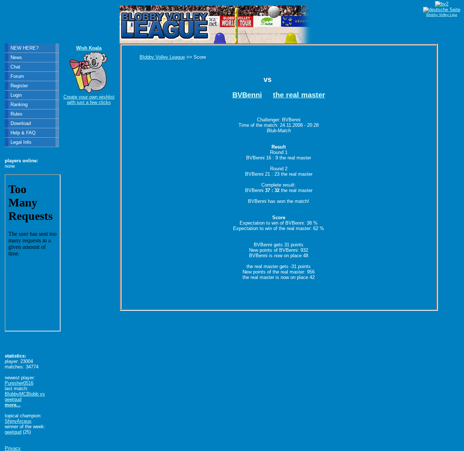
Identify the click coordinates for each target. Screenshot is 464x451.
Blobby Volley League (162, 57)
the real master (299, 95)
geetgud (13, 432)
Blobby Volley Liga (441, 15)
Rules (16, 114)
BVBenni (247, 95)
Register (19, 85)
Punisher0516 (19, 383)
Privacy (13, 448)
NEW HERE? (24, 48)
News (16, 57)
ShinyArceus (18, 421)
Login (16, 95)
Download (21, 123)
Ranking (19, 104)
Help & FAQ (23, 132)
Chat (15, 67)
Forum (17, 76)
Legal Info (21, 142)
